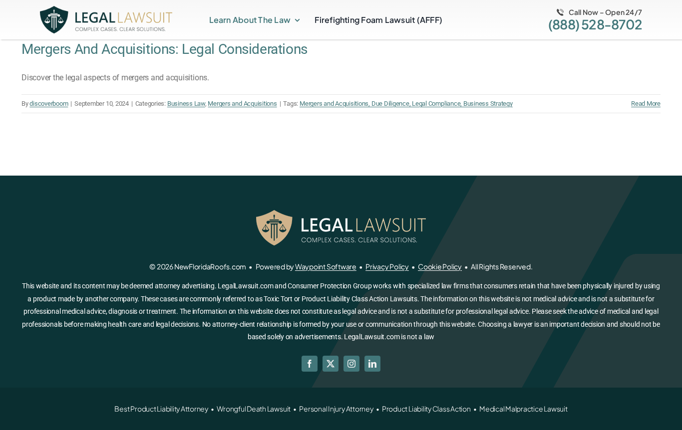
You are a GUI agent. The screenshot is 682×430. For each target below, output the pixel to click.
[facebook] (310, 364)
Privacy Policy (387, 266)
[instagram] (351, 364)
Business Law (186, 103)
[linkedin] (372, 364)
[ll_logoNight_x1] (106, 9)
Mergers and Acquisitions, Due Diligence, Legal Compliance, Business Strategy (406, 103)
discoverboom (48, 103)
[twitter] (331, 364)
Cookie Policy (440, 266)
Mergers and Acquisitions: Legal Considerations (164, 49)
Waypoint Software (325, 266)
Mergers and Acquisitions (242, 103)
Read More (646, 103)
